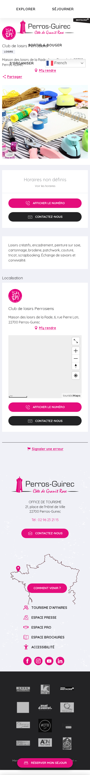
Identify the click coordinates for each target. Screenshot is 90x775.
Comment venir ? (47, 588)
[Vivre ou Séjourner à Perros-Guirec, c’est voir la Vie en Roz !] (45, 27)
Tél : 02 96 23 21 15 (45, 520)
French (60, 63)
